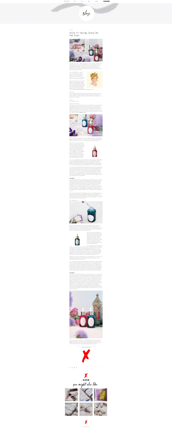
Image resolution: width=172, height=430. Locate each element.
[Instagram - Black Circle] (104, 1)
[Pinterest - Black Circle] (105, 1)
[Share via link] (76, 367)
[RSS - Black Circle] (88, 380)
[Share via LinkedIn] (74, 367)
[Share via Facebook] (69, 367)
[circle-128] (107, 1)
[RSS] (108, 1)
